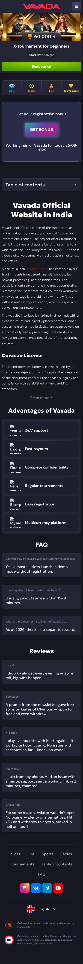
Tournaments (22, 864)
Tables (66, 854)
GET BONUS (41, 129)
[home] (41, 6)
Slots (15, 854)
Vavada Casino (37, 269)
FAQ (41, 874)
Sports (47, 854)
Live (30, 854)
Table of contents (57, 864)
